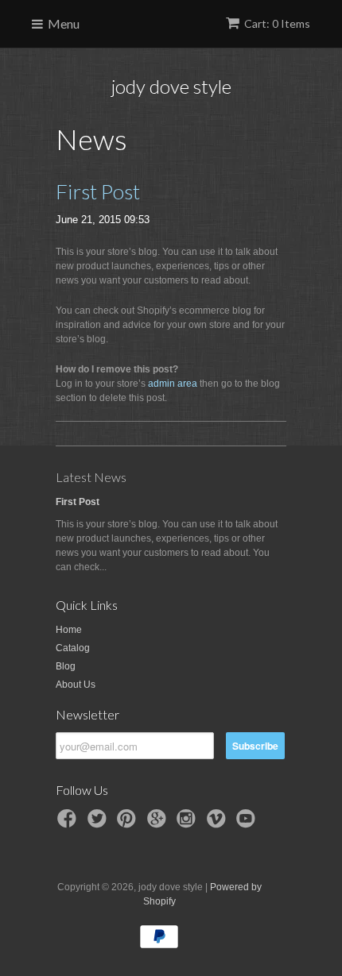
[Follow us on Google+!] (159, 823)
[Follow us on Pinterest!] (129, 823)
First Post (98, 191)
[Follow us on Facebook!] (69, 823)
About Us (75, 684)
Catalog (73, 648)
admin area (172, 383)
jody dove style (171, 86)
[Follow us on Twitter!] (99, 823)
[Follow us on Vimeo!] (219, 823)
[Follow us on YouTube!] (248, 823)
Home (69, 629)
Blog (66, 666)
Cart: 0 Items (277, 23)
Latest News (91, 476)
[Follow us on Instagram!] (188, 823)
